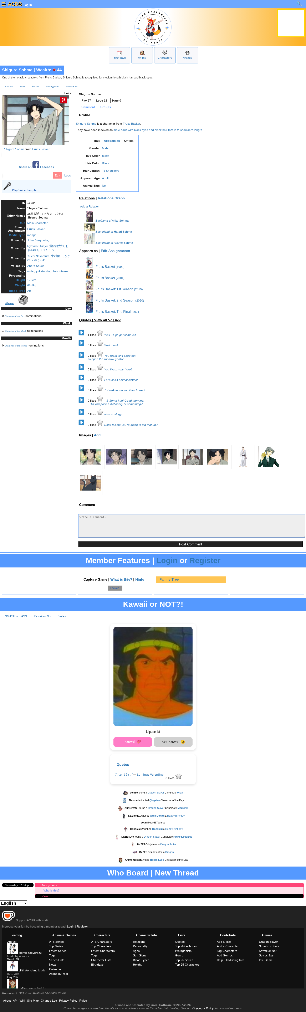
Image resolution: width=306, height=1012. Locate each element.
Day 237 (12, 977)
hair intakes (60, 271)
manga (31, 235)
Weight (20, 285)
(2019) (138, 289)
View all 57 (103, 320)
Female (35, 86)
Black (105, 155)
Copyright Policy (203, 1008)
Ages (136, 950)
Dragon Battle (168, 844)
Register (204, 560)
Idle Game (266, 960)
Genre (179, 955)
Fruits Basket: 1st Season (114, 289)
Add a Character (228, 946)
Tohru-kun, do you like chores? (124, 390)
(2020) (139, 300)
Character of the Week (15, 331)
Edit (57, 175)
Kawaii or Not (42, 616)
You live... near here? (118, 369)
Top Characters (101, 946)
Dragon (169, 852)
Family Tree (169, 579)
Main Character (37, 223)
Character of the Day (15, 316)
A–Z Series (56, 941)
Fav (86, 100)
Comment (88, 107)
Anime (142, 57)
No (104, 185)
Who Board (128, 873)
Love (101, 100)
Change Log (49, 1000)
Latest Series (57, 950)
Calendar (55, 969)
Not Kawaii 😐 (173, 742)
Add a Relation (90, 206)
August (11, 941)
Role (22, 223)
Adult (105, 178)
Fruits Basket (41, 149)
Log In (27, 4)
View (45, 896)
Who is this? (52, 890)
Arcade (187, 57)
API (15, 1000)
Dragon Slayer (156, 792)
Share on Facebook (36, 167)
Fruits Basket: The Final (113, 311)
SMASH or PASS (16, 616)
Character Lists (101, 960)
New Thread (177, 873)
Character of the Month (16, 346)
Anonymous (49, 885)
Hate (116, 100)
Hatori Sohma (123, 231)
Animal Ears (71, 86)
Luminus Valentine (150, 774)
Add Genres (225, 955)
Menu (9, 304)
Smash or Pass (269, 946)
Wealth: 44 (49, 70)
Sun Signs (139, 955)
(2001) (120, 278)
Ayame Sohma (123, 242)
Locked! (115, 588)
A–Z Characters (101, 941)
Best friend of (104, 231)
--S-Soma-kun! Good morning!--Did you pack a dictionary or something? (116, 402)
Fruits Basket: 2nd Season (114, 300)
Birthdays (119, 57)
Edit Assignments (115, 251)
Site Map (33, 1000)
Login (167, 560)
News (52, 964)
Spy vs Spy (266, 955)
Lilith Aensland (27, 970)
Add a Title (224, 941)
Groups (105, 107)
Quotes (123, 764)
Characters (165, 57)
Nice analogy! (113, 414)
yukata (40, 271)
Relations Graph (111, 198)
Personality (140, 946)
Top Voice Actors (186, 946)
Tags (52, 955)
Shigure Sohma (17, 70)
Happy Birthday (176, 815)
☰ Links (65, 93)
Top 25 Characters (187, 964)
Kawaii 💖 (132, 742)
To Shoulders (110, 170)
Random (9, 86)
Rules (83, 1000)
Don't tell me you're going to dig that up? (131, 424)
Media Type (17, 235)
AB (29, 290)
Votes (62, 616)
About (7, 1000)
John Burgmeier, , (39, 240)
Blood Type (17, 290)
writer (30, 271)
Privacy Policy (68, 1000)
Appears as (112, 140)
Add (118, 320)
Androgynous (52, 86)
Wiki (22, 1000)
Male (22, 86)
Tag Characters (227, 950)
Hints (139, 579)
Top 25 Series (184, 960)
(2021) (136, 311)
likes (92, 335)
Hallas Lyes (26, 988)
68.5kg (31, 285)
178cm (31, 280)
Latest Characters (103, 950)
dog (48, 271)
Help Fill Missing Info (230, 960)
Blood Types (141, 960)
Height (20, 280)
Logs (67, 175)
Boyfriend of (103, 220)
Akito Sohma (120, 220)
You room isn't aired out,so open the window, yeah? (112, 357)
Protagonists (183, 950)
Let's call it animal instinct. (121, 379)
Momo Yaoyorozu (30, 952)
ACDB (15, 4)
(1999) (120, 266)
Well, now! (111, 345)
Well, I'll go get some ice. (120, 335)
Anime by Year (58, 973)
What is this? (121, 579)
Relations (87, 198)
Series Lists (56, 960)
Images (85, 435)
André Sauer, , (36, 265)
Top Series (56, 946)
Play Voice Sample (24, 190)
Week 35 (13, 959)
